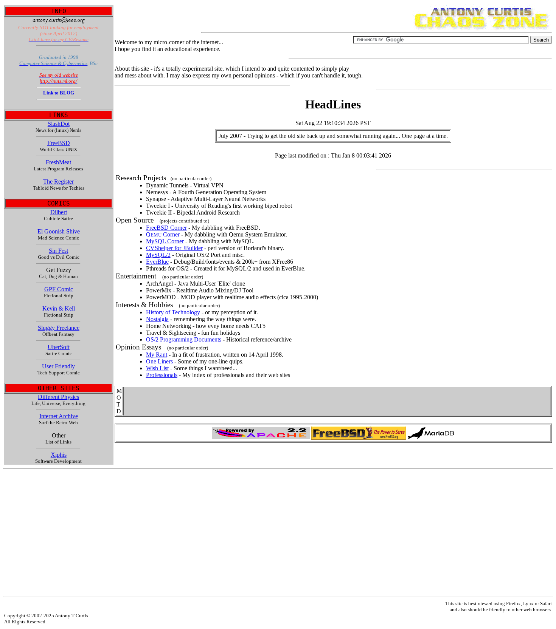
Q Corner (163, 234)
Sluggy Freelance (58, 328)
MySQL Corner (165, 241)
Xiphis (59, 454)
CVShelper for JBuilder (174, 248)
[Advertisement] (230, 532)
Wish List (157, 368)
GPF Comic (58, 289)
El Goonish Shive (58, 231)
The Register (58, 181)
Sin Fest (58, 250)
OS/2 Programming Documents (183, 339)
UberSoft (59, 347)
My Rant (156, 354)
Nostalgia (157, 319)
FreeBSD (58, 143)
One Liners (159, 361)
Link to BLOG (58, 93)
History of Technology (173, 312)
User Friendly (58, 366)
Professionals (161, 375)
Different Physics (58, 397)
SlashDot (59, 124)
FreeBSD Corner (166, 227)
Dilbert (58, 212)
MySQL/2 (158, 255)
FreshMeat (58, 162)
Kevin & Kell (58, 308)
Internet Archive (58, 416)
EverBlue (157, 261)
